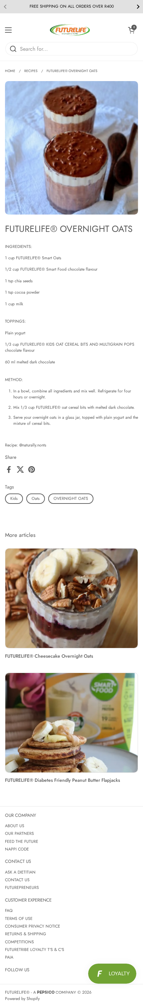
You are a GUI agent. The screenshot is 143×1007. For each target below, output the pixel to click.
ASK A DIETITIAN (20, 872)
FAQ (9, 911)
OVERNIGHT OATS (71, 498)
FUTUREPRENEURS (22, 888)
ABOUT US (14, 826)
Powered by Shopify (22, 999)
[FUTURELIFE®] (70, 30)
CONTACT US (17, 880)
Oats (36, 498)
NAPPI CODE (17, 849)
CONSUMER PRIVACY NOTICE (32, 926)
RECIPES (31, 70)
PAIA (9, 957)
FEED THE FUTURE (21, 841)
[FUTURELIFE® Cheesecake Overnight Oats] (71, 598)
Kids (14, 498)
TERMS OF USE (19, 919)
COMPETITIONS (19, 942)
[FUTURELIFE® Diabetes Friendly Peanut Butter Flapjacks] (71, 723)
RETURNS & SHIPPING (25, 934)
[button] (131, 30)
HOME (10, 70)
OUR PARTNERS (19, 833)
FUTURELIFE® (17, 992)
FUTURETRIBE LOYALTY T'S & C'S (34, 950)
